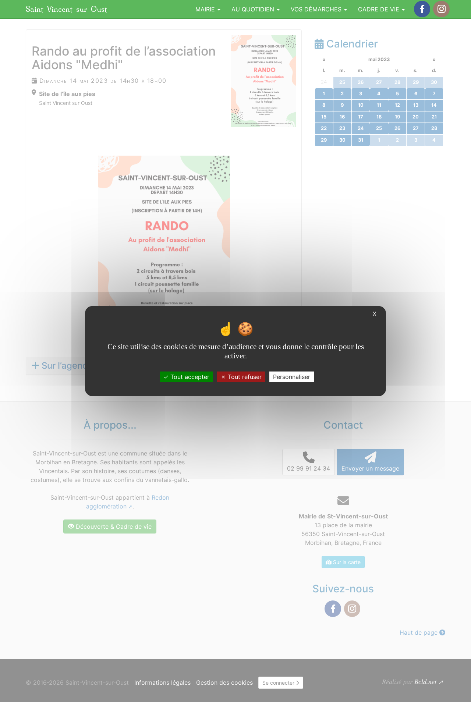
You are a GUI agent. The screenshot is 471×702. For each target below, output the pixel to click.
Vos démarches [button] (317, 9)
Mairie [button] (206, 9)
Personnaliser (291, 376)
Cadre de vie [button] (379, 9)
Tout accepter (189, 376)
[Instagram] (441, 9)
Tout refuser (244, 376)
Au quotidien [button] (253, 9)
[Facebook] (422, 9)
